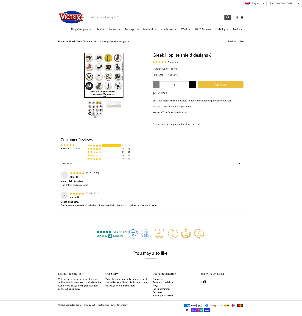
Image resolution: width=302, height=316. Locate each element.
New (98, 29)
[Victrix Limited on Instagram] (204, 282)
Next (241, 41)
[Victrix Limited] (71, 17)
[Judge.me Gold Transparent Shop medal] (173, 234)
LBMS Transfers (203, 29)
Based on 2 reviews (71, 148)
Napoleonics (167, 29)
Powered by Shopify (119, 305)
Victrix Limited (72, 305)
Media (236, 29)
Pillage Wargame (79, 29)
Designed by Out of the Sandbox (94, 305)
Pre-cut (158, 75)
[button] (160, 62)
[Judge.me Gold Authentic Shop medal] (159, 234)
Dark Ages (130, 29)
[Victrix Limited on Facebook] (201, 282)
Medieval (148, 29)
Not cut (172, 75)
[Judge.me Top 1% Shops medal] (186, 234)
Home (61, 41)
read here (195, 124)
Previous (232, 41)
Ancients (113, 29)
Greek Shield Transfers (80, 41)
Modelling (220, 29)
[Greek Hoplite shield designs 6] (103, 75)
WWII (184, 29)
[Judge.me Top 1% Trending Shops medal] (199, 234)
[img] (77, 173)
